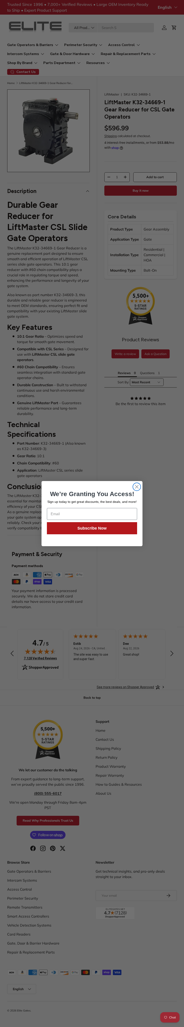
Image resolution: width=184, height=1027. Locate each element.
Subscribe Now (92, 528)
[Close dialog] (137, 487)
